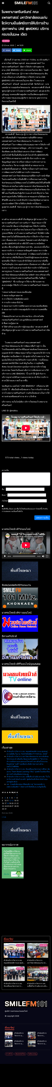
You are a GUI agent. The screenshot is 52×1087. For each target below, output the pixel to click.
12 (10, 801)
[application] (26, 545)
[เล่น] (5, 556)
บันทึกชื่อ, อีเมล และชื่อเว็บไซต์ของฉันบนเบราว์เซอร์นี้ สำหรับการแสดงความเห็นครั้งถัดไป (25, 510)
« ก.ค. (4, 817)
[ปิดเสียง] (43, 556)
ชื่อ (3, 489)
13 (12, 801)
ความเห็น (5, 470)
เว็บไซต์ (5, 501)
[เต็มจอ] (47, 556)
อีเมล (4, 495)
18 (8, 803)
